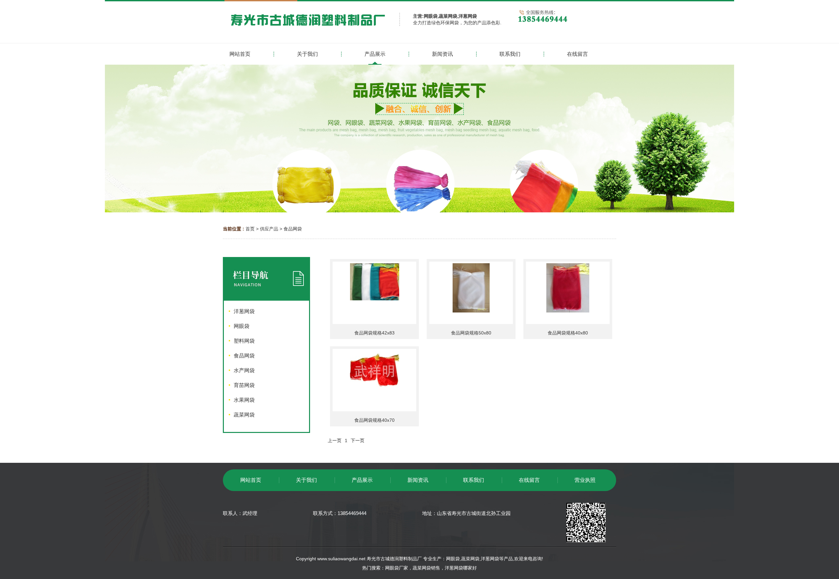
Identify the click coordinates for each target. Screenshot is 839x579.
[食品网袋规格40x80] (567, 293)
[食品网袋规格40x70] (374, 380)
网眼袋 (453, 558)
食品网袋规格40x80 (568, 332)
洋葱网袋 (490, 558)
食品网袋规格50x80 (471, 332)
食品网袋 (292, 228)
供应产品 (269, 228)
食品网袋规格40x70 (374, 420)
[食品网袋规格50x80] (471, 293)
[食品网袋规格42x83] (374, 293)
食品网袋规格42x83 (374, 332)
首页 (250, 228)
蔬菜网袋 (470, 558)
